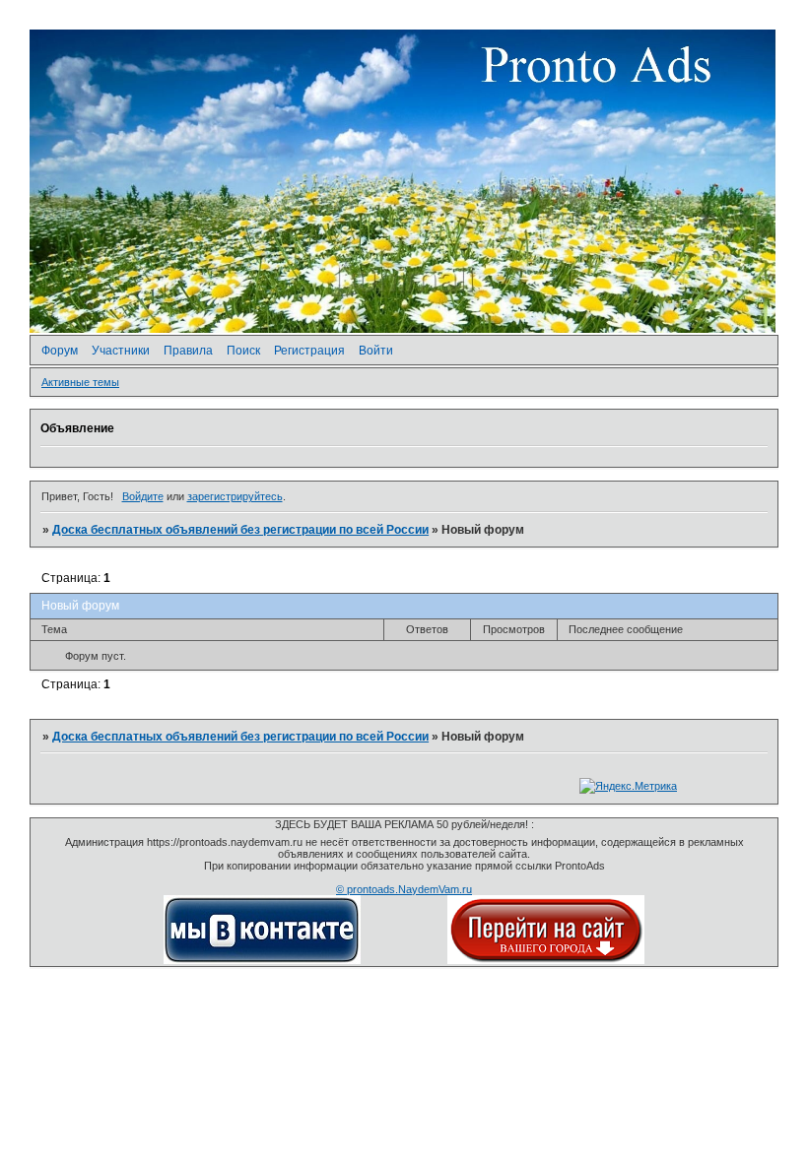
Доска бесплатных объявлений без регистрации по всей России (240, 530)
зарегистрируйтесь (235, 496)
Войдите (143, 496)
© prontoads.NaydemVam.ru (404, 889)
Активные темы (80, 382)
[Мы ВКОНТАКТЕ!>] (262, 960)
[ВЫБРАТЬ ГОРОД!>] (545, 960)
